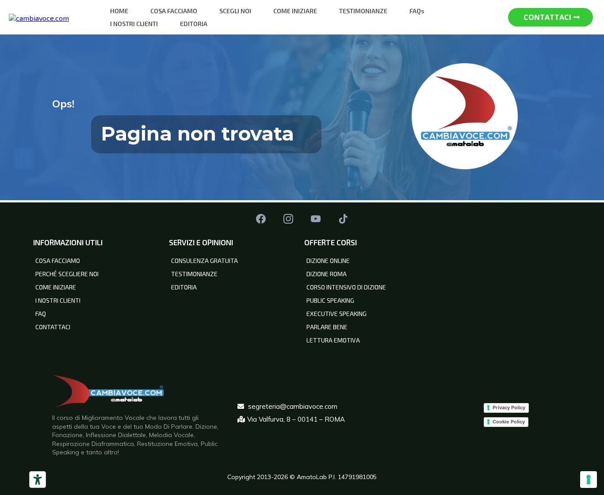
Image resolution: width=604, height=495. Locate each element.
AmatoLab (313, 477)
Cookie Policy (509, 422)
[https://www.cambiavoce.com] (39, 16)
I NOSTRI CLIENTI (134, 23)
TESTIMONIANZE (363, 11)
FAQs (416, 11)
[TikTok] (343, 219)
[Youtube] (315, 219)
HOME (119, 11)
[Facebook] (261, 219)
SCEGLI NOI (235, 11)
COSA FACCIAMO (173, 11)
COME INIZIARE (295, 11)
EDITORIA (193, 23)
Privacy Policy (509, 407)
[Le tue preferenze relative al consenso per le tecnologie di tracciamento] (588, 479)
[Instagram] (288, 219)
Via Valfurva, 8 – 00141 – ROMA (296, 419)
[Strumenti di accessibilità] (37, 479)
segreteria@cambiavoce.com (292, 406)
